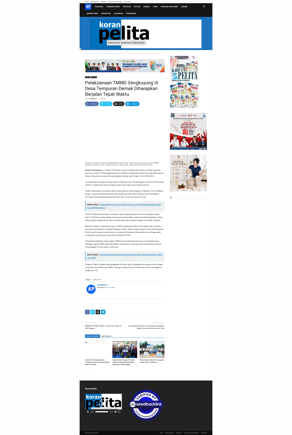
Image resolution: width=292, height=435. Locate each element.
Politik (137, 6)
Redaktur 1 (94, 99)
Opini (155, 6)
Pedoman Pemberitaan (115, 1)
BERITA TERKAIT (92, 336)
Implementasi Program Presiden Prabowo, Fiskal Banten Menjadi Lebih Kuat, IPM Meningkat (123, 362)
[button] (204, 7)
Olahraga (118, 13)
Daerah (146, 6)
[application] (103, 404)
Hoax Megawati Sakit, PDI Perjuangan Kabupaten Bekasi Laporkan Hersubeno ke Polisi (146, 327)
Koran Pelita (110, 287)
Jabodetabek (92, 13)
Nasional (99, 6)
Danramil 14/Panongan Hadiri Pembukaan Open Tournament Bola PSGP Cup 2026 (97, 362)
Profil (86, 1)
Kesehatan (106, 13)
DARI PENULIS (106, 336)
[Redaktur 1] (91, 289)
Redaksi (103, 1)
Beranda (88, 53)
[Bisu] (115, 412)
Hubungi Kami (94, 1)
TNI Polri (127, 6)
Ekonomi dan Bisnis (169, 6)
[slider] (101, 411)
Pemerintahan (113, 6)
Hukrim (184, 6)
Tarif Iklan (127, 1)
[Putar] (88, 412)
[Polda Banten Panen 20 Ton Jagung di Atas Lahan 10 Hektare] (152, 349)
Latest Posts (97, 279)
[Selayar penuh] (119, 412)
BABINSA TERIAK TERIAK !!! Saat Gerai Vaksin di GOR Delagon (103, 327)
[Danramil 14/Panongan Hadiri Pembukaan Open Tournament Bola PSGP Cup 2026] (97, 349)
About (88, 279)
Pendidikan (131, 13)
